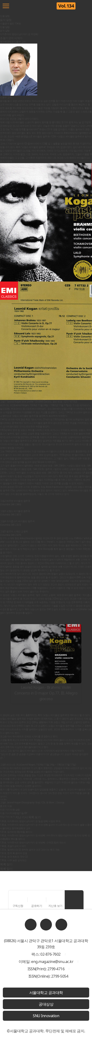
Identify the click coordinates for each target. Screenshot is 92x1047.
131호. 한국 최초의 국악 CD (14, 856)
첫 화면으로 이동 (36, 6)
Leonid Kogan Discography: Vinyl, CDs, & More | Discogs (35, 802)
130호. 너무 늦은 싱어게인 (13, 860)
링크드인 (31, 925)
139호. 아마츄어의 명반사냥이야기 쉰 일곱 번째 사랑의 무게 (30, 821)
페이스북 (46, 925)
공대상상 (46, 1004)
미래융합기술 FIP (13, 813)
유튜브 (61, 925)
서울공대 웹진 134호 (10, 23)
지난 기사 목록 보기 (28, 817)
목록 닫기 (6, 869)
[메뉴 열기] (6, 6)
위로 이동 (74, 899)
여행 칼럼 (10, 809)
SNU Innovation (46, 1015)
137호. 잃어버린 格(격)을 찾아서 (16, 831)
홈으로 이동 (6, 806)
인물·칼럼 (5, 27)
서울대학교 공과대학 (46, 992)
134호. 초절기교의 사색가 (13, 846)
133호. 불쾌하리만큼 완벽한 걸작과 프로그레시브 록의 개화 (30, 849)
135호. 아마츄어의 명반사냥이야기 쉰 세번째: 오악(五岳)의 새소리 (33, 842)
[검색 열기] (86, 6)
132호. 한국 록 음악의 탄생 (13, 853)
